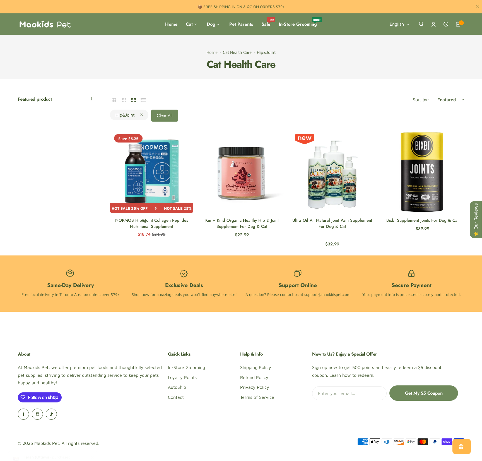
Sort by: (421, 99)
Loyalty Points (182, 377)
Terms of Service (257, 397)
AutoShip (177, 387)
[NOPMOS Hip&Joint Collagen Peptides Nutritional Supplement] (151, 171)
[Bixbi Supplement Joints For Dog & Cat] (422, 171)
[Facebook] (23, 414)
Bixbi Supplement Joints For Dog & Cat (422, 220)
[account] (433, 24)
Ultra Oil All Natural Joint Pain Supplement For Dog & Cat (332, 223)
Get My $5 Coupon (424, 393)
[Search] (421, 24)
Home (212, 52)
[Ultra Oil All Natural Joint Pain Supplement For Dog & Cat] (332, 171)
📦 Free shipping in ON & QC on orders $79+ (241, 6)
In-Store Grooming (186, 367)
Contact (176, 397)
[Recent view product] (446, 24)
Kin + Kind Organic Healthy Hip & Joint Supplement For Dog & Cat (242, 223)
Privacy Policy (254, 387)
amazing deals (169, 294)
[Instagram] (37, 414)
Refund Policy (254, 377)
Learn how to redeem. (351, 375)
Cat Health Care (237, 52)
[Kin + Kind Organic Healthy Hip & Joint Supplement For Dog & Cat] (242, 171)
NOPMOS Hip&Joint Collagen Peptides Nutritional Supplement (151, 223)
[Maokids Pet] (45, 24)
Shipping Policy (255, 367)
